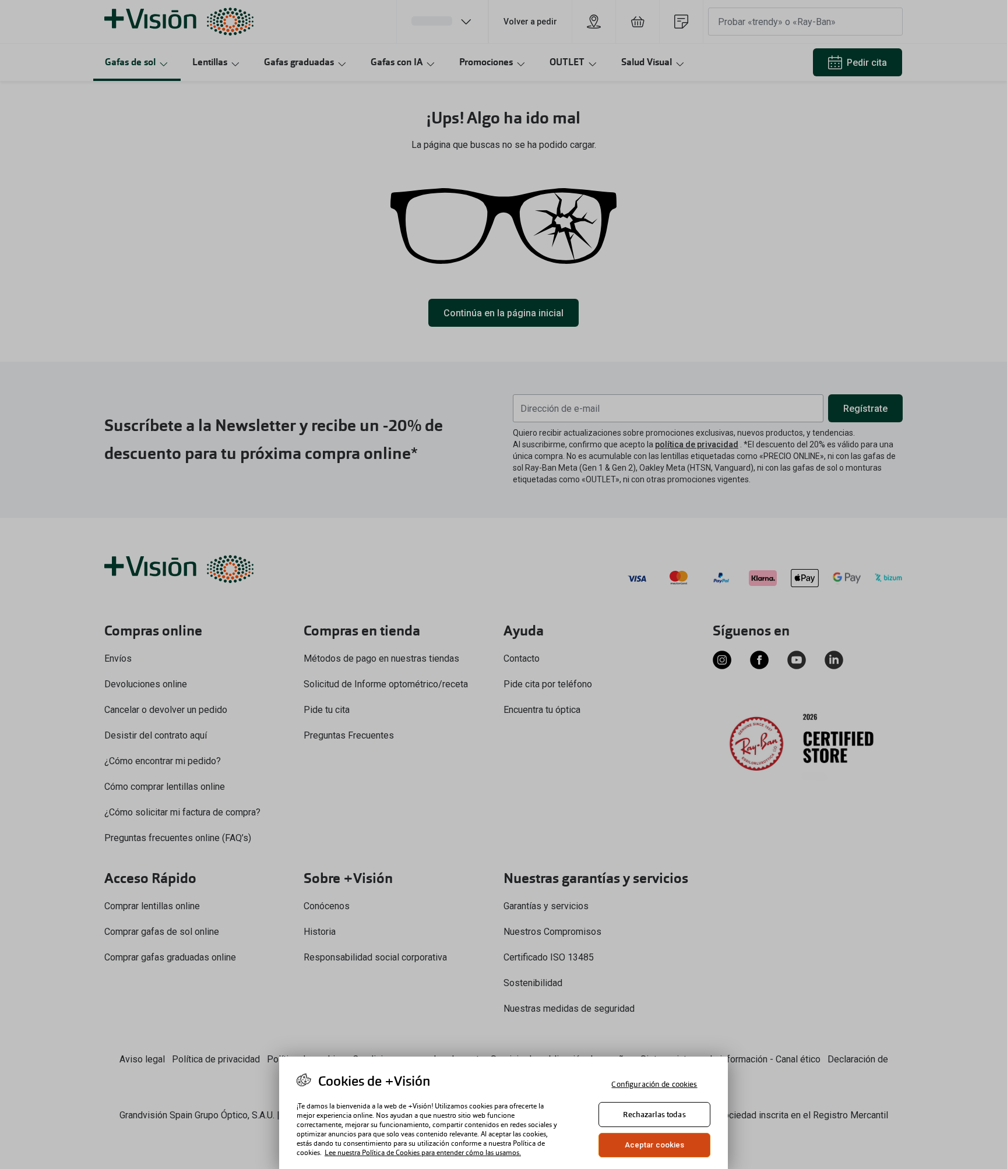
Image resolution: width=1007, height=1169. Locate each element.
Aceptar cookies (655, 1144)
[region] (503, 1113)
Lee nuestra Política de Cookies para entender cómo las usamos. (423, 1152)
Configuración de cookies (654, 1084)
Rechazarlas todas (654, 1114)
